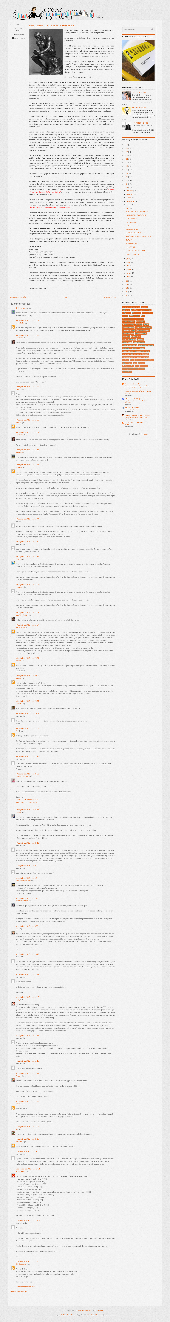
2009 (126, 292)
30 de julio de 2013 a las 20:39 (27, 713)
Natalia (18, 661)
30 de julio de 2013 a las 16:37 (27, 465)
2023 (126, 152)
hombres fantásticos (128, 327)
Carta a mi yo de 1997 (139, 93)
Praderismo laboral (139, 342)
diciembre (130, 191)
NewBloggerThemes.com (95, 1315)
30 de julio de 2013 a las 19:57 (27, 625)
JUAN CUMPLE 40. (131, 219)
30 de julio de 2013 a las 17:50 (27, 541)
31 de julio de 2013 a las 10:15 (27, 954)
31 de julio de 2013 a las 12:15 (27, 1061)
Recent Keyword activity (129, 339)
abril (128, 266)
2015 (126, 180)
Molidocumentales (134, 316)
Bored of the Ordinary (131, 410)
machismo (125, 360)
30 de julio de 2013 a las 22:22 (27, 774)
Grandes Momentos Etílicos (143, 327)
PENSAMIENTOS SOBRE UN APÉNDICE (138, 236)
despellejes (139, 325)
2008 (126, 295)
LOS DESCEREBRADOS (139, 108)
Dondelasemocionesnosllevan (27, 802)
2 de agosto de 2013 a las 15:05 (28, 1261)
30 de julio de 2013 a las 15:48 (27, 335)
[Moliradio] (152, 11)
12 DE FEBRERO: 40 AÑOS (140, 123)
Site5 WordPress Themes (68, 1315)
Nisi (17, 1129)
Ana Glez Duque (22, 615)
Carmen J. (19, 703)
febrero (129, 273)
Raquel (18, 389)
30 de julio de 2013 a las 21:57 (27, 728)
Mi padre (146, 325)
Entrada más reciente (18, 297)
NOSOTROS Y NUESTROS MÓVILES (51, 25)
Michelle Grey (21, 627)
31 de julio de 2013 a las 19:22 (27, 1127)
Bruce (142, 316)
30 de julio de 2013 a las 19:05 (27, 612)
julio (128, 208)
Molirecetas (126, 354)
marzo (129, 269)
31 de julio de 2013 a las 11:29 (27, 974)
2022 (126, 155)
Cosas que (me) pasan (84, 1310)
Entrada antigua (110, 297)
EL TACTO (129, 240)
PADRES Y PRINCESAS (133, 254)
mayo (129, 262)
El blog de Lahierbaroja (133, 399)
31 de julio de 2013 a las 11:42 (27, 997)
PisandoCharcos (136, 336)
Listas (147, 351)
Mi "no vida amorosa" (143, 330)
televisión (142, 369)
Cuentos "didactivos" (128, 322)
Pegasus (19, 559)
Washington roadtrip (128, 325)
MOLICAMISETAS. (131, 244)
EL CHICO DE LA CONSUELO (134, 423)
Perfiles (149, 310)
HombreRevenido (22, 901)
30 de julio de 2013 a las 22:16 (27, 756)
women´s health (127, 372)
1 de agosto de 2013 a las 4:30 (27, 1151)
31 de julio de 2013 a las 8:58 (27, 926)
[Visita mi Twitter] (133, 11)
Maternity (142, 310)
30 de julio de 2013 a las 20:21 (27, 658)
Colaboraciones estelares (130, 345)
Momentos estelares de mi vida (131, 307)
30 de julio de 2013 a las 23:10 (27, 843)
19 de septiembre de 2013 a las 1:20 (29, 1287)
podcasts (125, 316)
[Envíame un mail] (146, 11)
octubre (129, 198)
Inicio (65, 297)
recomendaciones (147, 313)
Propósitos (134, 348)
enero (129, 277)
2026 (126, 145)
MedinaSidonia (21, 1171)
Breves (132, 360)
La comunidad (140, 322)
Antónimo (19, 452)
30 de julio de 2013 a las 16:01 (27, 432)
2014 (126, 184)
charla (137, 366)
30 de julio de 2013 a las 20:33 (27, 701)
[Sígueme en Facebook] (139, 11)
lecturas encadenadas (143, 357)
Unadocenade (140, 319)
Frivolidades (19, 34)
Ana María (19, 338)
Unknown (19, 1141)
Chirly (18, 1000)
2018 (126, 170)
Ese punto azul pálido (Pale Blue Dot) (137, 415)
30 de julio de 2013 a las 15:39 (27, 320)
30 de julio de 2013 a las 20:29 (27, 676)
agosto (129, 205)
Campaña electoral (141, 333)
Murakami (141, 363)
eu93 (17, 929)
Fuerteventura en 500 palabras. (144, 360)
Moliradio (146, 354)
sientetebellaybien (23, 776)
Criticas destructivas (128, 319)
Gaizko (18, 422)
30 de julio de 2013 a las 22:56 (27, 810)
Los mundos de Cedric (129, 330)
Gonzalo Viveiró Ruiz (23, 880)
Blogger (145, 434)
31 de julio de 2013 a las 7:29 (27, 898)
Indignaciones (127, 313)
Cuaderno (141, 348)
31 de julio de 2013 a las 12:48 (27, 1101)
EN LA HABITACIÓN (132, 229)
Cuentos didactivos (128, 351)
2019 (126, 166)
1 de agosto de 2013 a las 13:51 (28, 1169)
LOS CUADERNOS (131, 222)
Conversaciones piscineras (146, 345)
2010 (126, 288)
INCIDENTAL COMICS (132, 408)
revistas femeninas (128, 369)
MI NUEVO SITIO (131, 247)
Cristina (18, 812)
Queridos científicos (128, 333)
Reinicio (127, 424)
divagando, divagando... (133, 384)
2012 (126, 281)
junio (128, 259)
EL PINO (128, 226)
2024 (126, 148)
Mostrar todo (151, 429)
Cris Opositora (21, 1264)
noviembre (130, 194)
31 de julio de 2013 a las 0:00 (27, 866)
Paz (17, 731)
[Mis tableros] (159, 11)
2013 (126, 188)
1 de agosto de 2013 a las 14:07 (28, 1220)
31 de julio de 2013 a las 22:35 (27, 1139)
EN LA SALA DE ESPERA (133, 233)
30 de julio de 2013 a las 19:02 (27, 584)
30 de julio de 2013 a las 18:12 (27, 556)
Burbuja (18, 1076)
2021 (126, 159)
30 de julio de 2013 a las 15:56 (27, 387)
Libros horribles (139, 351)
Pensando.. (145, 307)
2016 (126, 177)
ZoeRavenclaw (21, 308)
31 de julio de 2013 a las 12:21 (27, 1073)
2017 (126, 173)
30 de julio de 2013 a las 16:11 (27, 450)
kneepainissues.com (110, 1315)
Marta (18, 1104)
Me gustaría (126, 336)
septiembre (130, 201)
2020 (126, 163)
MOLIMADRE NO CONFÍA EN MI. (136, 215)
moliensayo (141, 339)
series (136, 369)
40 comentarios (19, 38)
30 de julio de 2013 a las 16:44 (27, 519)
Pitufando (19, 587)
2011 (126, 284)
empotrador (144, 366)
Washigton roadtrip (128, 366)
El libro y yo (126, 310)
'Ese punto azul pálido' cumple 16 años (137, 417)
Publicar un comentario (19, 1291)
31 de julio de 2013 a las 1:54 (27, 878)
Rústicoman (126, 348)
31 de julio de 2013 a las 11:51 (27, 1035)
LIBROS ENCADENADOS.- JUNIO (136, 251)
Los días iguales (127, 342)
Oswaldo (19, 467)
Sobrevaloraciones (136, 354)
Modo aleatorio (136, 313)
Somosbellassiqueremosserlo (27, 799)
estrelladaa (20, 323)
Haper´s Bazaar (127, 363)
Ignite (135, 363)
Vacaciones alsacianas (129, 357)
